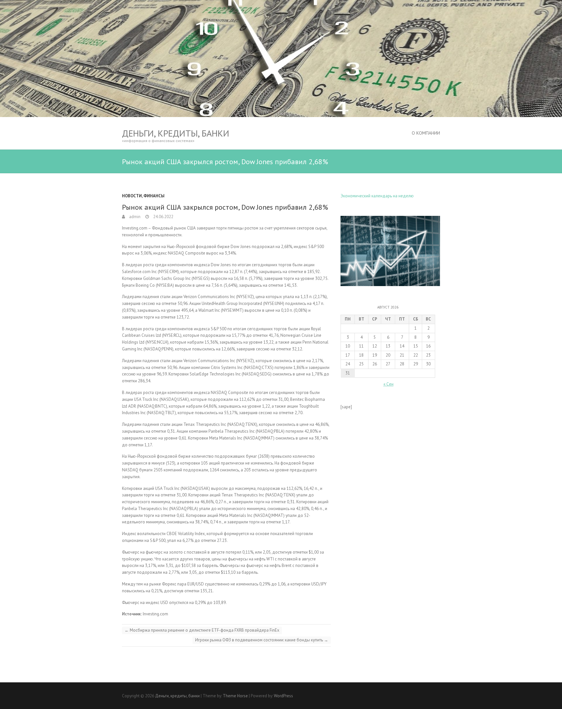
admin (134, 216)
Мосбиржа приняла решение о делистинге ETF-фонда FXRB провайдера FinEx (202, 630)
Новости (132, 196)
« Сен (388, 384)
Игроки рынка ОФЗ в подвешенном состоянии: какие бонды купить (261, 640)
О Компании (426, 133)
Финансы (154, 196)
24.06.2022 (162, 216)
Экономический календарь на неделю (377, 196)
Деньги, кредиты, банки (175, 133)
